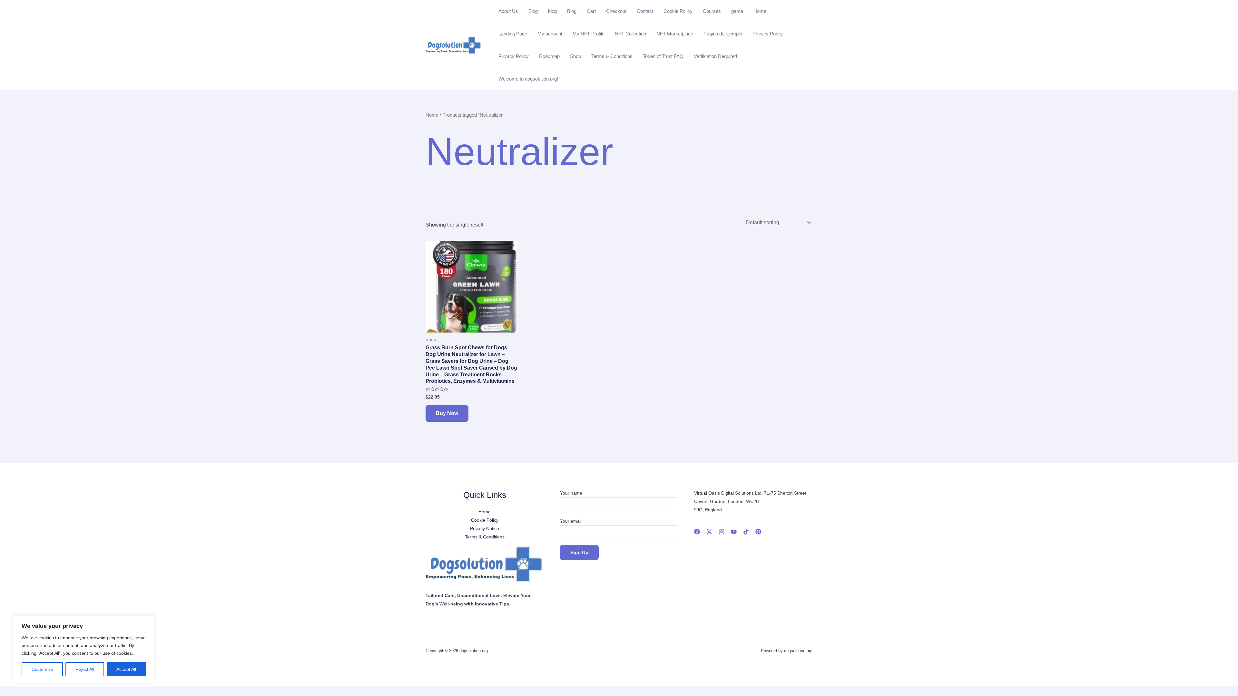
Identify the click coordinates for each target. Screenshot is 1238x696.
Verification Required (715, 56)
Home (759, 11)
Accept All (126, 669)
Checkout (616, 11)
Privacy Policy (767, 33)
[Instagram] (721, 532)
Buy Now (447, 413)
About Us (508, 11)
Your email (571, 521)
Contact (645, 11)
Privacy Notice (484, 528)
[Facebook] (697, 532)
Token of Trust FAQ (663, 56)
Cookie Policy (678, 11)
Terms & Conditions (612, 56)
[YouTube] (734, 532)
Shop (575, 56)
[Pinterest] (758, 532)
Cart (591, 11)
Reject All (84, 669)
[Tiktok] (746, 532)
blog (552, 11)
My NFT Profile (588, 33)
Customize (42, 669)
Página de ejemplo (722, 33)
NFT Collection (630, 33)
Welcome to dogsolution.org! (528, 79)
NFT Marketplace (674, 33)
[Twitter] (709, 532)
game (737, 11)
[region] (84, 649)
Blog (533, 11)
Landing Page (512, 33)
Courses (712, 11)
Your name (571, 493)
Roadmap (549, 56)
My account (549, 33)
